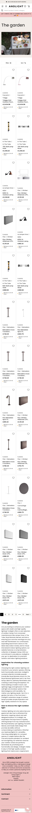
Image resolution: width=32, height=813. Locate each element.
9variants (20, 500)
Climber (25, 190)
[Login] (6, 6)
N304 (4, 191)
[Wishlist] (25, 6)
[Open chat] (28, 809)
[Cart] (29, 6)
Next (27, 614)
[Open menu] (2, 6)
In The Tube (7, 141)
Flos (19, 190)
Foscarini (6, 95)
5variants (20, 188)
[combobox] (16, 10)
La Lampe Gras (8, 188)
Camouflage (22, 506)
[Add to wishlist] (13, 69)
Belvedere (10, 327)
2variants (5, 92)
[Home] (16, 6)
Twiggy (5, 98)
